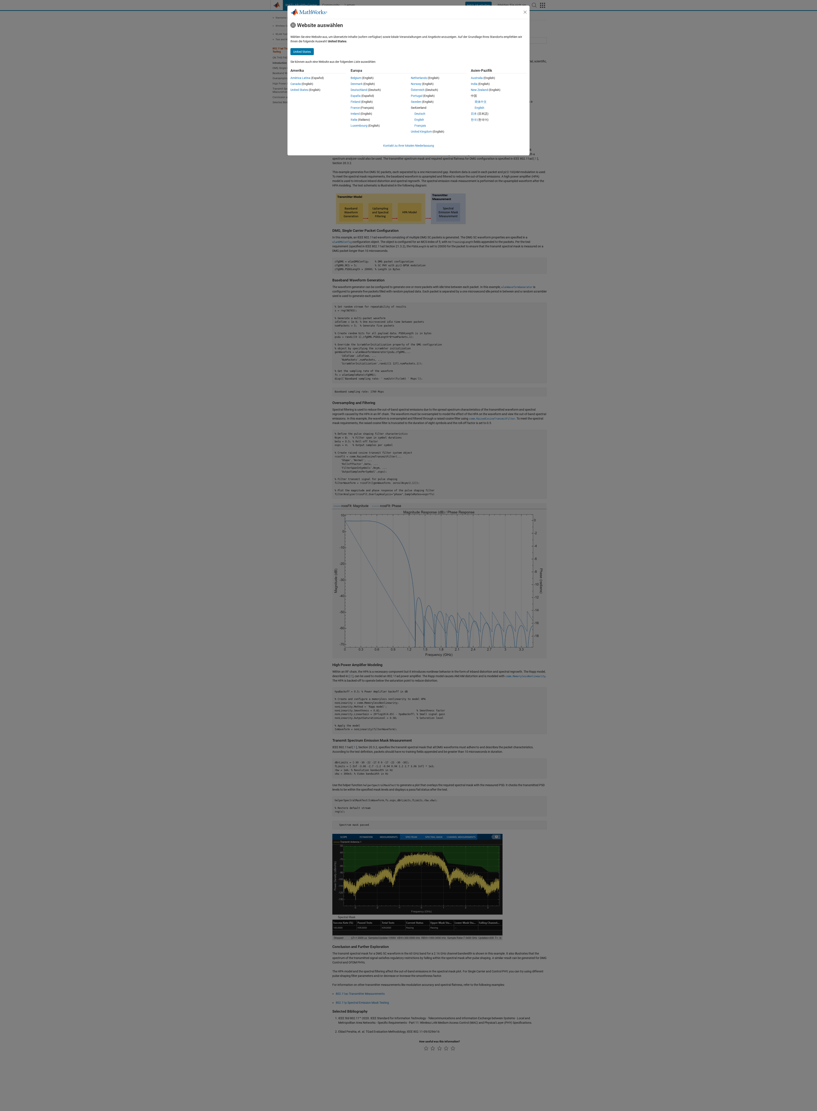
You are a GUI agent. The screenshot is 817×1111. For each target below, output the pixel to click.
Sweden (416, 101)
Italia (354, 119)
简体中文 (481, 101)
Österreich (417, 90)
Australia (477, 78)
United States (299, 90)
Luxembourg (359, 125)
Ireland (355, 113)
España (356, 95)
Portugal (416, 95)
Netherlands (419, 78)
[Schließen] (525, 12)
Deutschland (359, 90)
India (474, 84)
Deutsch (419, 113)
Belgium (356, 78)
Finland (355, 101)
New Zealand (479, 90)
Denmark (357, 84)
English (419, 119)
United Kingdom (421, 131)
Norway (416, 84)
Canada (295, 84)
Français (420, 125)
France (355, 107)
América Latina (300, 78)
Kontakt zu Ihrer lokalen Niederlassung (408, 145)
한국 (474, 119)
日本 (474, 113)
